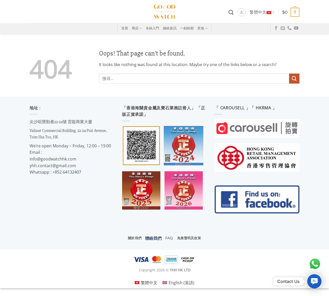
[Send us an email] (283, 28)
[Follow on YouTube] (296, 28)
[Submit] (294, 79)
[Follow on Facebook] (276, 28)
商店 (135, 28)
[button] (241, 12)
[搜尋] (231, 12)
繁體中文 (258, 12)
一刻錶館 (187, 28)
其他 (200, 28)
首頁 (124, 28)
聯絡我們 (153, 238)
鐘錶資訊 (170, 28)
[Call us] (289, 28)
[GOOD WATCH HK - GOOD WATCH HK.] (164, 11)
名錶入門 (152, 28)
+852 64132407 (66, 172)
